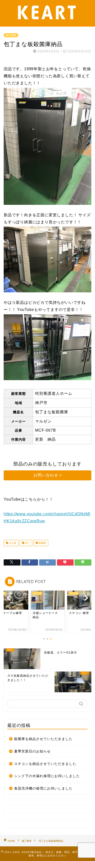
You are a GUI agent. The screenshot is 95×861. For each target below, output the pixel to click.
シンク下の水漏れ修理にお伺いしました (47, 776)
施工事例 (11, 35)
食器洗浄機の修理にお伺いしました (43, 788)
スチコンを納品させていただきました (45, 764)
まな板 (12, 543)
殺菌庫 (42, 543)
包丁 (27, 543)
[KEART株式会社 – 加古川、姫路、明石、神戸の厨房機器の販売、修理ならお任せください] (47, 22)
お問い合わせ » (47, 475)
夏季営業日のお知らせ (32, 751)
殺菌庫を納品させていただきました (43, 739)
